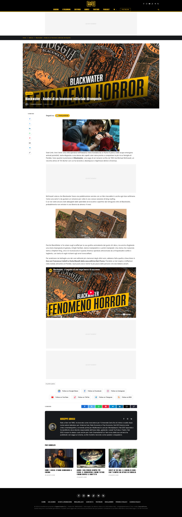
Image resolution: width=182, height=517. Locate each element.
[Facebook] (30, 119)
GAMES (86, 9)
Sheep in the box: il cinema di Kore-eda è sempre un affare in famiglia (122, 471)
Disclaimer (109, 502)
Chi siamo (51, 502)
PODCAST (106, 9)
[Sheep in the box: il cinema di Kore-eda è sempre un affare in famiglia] (123, 458)
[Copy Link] (30, 152)
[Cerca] (158, 9)
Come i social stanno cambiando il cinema (58, 471)
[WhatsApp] (30, 133)
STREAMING (66, 9)
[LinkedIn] (30, 128)
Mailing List (79, 502)
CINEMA (56, 9)
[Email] (30, 143)
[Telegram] (30, 148)
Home (44, 502)
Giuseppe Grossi (36, 104)
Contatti (89, 502)
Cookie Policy (135, 502)
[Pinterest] (30, 138)
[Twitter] (30, 124)
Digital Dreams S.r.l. (61, 506)
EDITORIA (77, 9)
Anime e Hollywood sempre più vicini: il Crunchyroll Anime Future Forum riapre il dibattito (91, 472)
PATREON (125, 9)
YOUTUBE (96, 9)
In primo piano (50, 383)
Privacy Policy (121, 502)
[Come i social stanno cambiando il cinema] (59, 458)
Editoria (29, 93)
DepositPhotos (142, 506)
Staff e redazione (65, 502)
